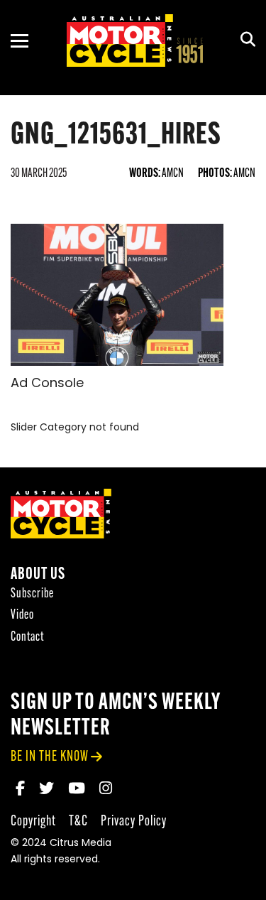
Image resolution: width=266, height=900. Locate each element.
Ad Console (47, 384)
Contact (27, 637)
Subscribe (32, 594)
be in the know (50, 756)
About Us (38, 575)
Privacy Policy (134, 821)
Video (22, 615)
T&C (78, 821)
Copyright (33, 821)
